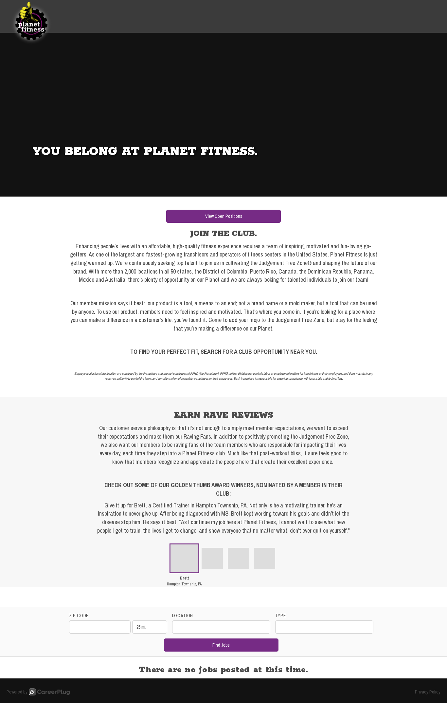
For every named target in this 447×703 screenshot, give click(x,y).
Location (182, 615)
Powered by (17, 692)
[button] (184, 567)
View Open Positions (223, 216)
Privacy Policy (427, 692)
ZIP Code (79, 615)
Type (280, 615)
